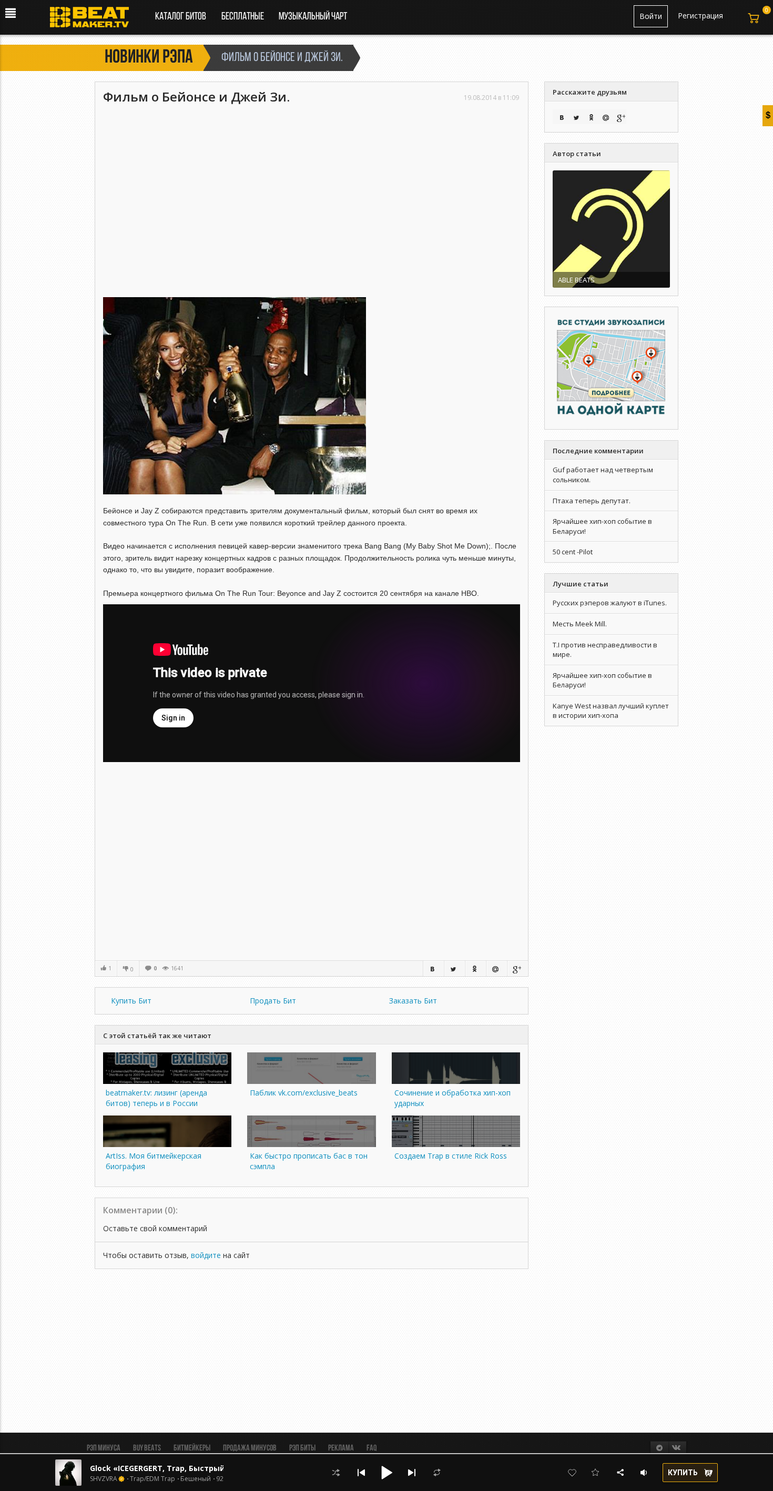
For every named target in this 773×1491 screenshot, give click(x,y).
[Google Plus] (517, 968)
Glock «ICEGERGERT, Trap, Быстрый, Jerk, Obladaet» (189, 1468)
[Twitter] (454, 968)
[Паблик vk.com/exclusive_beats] (311, 1081)
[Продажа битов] (93, 20)
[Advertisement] (311, 184)
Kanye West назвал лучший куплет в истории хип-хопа (611, 711)
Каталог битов (180, 17)
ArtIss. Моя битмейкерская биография (153, 1161)
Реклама (341, 1448)
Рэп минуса (103, 1448)
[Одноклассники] (475, 968)
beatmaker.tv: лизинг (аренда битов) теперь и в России (156, 1098)
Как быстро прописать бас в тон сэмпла (309, 1161)
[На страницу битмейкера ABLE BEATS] (611, 228)
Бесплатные (243, 17)
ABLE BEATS (576, 280)
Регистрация (700, 16)
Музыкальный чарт (313, 17)
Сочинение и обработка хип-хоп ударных (452, 1098)
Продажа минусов (250, 1448)
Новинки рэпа (149, 57)
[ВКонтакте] (433, 968)
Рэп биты (302, 1448)
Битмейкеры (192, 1448)
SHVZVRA (103, 1479)
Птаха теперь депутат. (591, 500)
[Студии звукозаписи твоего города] (611, 367)
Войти (650, 16)
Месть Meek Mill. (580, 623)
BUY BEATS (147, 1448)
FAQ (372, 1448)
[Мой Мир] (496, 968)
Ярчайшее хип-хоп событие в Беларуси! (602, 680)
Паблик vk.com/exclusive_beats (304, 1093)
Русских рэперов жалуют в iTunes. (610, 602)
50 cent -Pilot (573, 551)
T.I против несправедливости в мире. (605, 650)
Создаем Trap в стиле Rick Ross (450, 1156)
